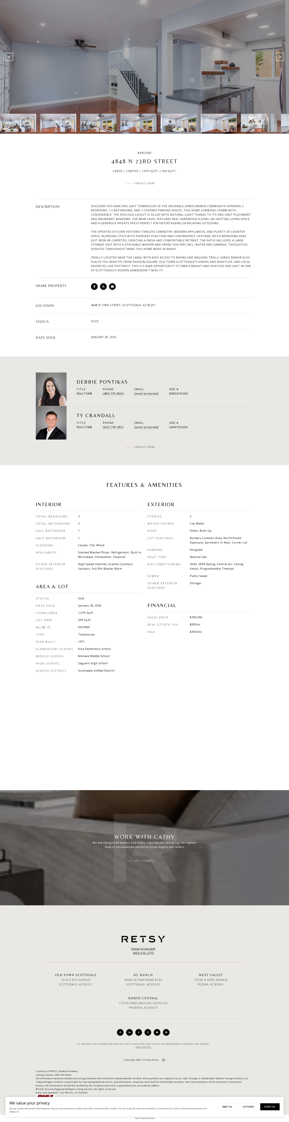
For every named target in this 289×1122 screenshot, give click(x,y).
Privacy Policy (151, 1059)
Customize (248, 1106)
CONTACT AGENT (144, 447)
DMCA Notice (143, 1047)
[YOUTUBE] (157, 1032)
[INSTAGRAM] (147, 1032)
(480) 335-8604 (113, 393)
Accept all (269, 1106)
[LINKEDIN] (129, 1032)
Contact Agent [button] (144, 183)
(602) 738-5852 (113, 427)
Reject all (227, 1106)
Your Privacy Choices (144, 1118)
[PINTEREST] (166, 1032)
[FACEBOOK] (120, 1032)
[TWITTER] (138, 1032)
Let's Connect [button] (144, 861)
